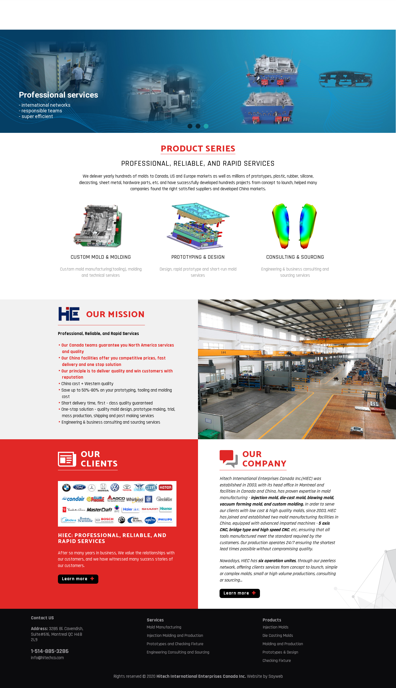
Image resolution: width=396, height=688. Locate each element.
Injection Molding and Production (175, 635)
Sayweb (276, 676)
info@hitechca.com (47, 658)
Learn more (75, 579)
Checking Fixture (277, 660)
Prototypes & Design (280, 652)
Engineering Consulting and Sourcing (178, 652)
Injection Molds (276, 627)
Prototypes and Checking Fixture (175, 644)
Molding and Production (283, 644)
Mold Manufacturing (164, 627)
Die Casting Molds (278, 635)
